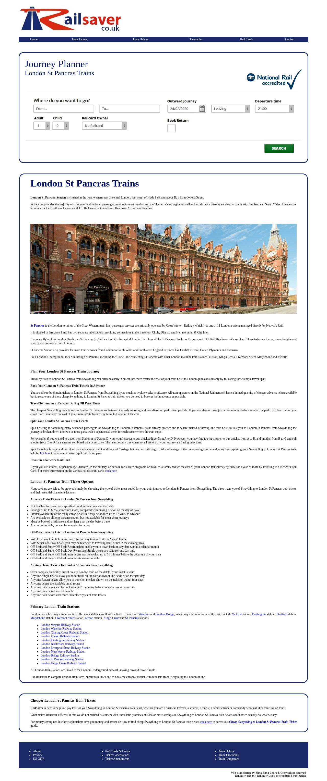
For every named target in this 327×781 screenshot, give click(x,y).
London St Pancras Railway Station (62, 659)
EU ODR (38, 759)
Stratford (281, 614)
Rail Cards (246, 39)
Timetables (196, 39)
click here (44, 453)
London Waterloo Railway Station (61, 628)
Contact (289, 39)
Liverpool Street (65, 618)
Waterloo (144, 614)
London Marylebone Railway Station (63, 651)
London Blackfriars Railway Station (62, 644)
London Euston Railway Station (60, 636)
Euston (89, 618)
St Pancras (37, 325)
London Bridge (165, 614)
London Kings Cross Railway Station (63, 663)
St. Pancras (132, 618)
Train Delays (140, 39)
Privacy (37, 755)
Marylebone (37, 618)
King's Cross (111, 618)
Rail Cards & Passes (117, 751)
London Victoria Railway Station (60, 625)
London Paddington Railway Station (63, 640)
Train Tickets (79, 39)
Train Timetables (228, 755)
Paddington (259, 614)
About (37, 751)
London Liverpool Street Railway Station (65, 648)
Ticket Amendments (117, 759)
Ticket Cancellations (117, 755)
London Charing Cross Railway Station (64, 632)
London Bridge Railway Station (60, 655)
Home (34, 39)
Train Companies (228, 759)
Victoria (236, 614)
